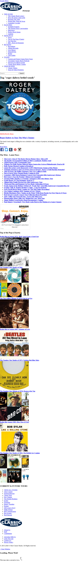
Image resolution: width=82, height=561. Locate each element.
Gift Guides (11, 55)
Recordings (11, 46)
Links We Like (8, 539)
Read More (3, 147)
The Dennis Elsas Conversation (18, 28)
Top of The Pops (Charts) (16, 39)
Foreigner (7, 502)
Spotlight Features (13, 27)
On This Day (12, 41)
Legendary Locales (14, 23)
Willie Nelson (8, 510)
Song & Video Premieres (16, 70)
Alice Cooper (8, 492)
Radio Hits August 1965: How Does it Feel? (14, 422)
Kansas (6, 506)
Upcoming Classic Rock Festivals (18, 61)
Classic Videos (12, 68)
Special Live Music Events (16, 62)
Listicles (10, 34)
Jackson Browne (9, 493)
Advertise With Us (10, 537)
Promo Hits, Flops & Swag (16, 21)
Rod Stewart (8, 515)
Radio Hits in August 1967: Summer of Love (15, 329)
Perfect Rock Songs (14, 32)
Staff (5, 532)
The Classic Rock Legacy (16, 16)
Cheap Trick (8, 495)
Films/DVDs (12, 52)
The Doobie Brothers (10, 499)
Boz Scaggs (8, 513)
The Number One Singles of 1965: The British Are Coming (20, 453)
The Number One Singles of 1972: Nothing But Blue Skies (19, 360)
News (10, 37)
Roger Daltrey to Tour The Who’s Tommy (17, 138)
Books (10, 53)
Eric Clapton (8, 497)
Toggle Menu (4, 1)
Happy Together (9, 504)
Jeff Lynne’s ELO (9, 508)
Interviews (11, 30)
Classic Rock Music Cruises (17, 64)
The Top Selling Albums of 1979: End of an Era (16, 298)
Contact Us (7, 540)
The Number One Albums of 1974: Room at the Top (17, 391)
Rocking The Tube (14, 19)
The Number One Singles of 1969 (11, 267)
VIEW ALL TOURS (10, 490)
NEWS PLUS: (4, 134)
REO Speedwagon (10, 511)
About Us (7, 530)
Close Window (5, 549)
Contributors (8, 533)
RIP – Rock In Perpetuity (16, 43)
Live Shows (12, 50)
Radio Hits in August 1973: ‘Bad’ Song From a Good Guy (19, 236)
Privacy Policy (8, 542)
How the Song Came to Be (16, 18)
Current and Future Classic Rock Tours (20, 59)
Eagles (6, 501)
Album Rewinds (13, 48)
